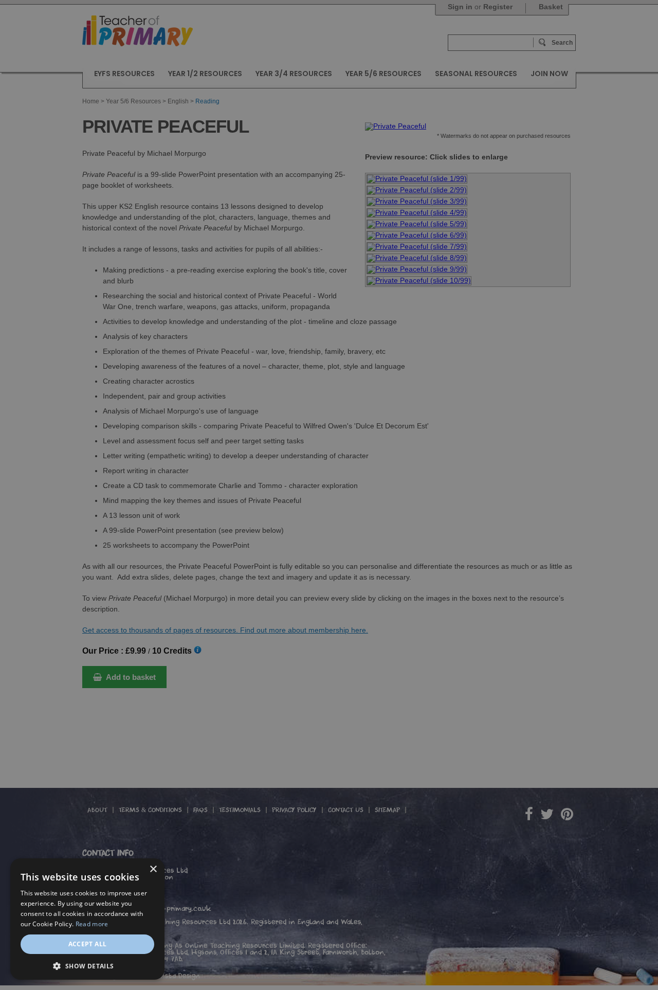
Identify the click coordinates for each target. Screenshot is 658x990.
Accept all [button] (87, 944)
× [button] (153, 869)
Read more (92, 924)
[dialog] (329, 495)
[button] (87, 965)
